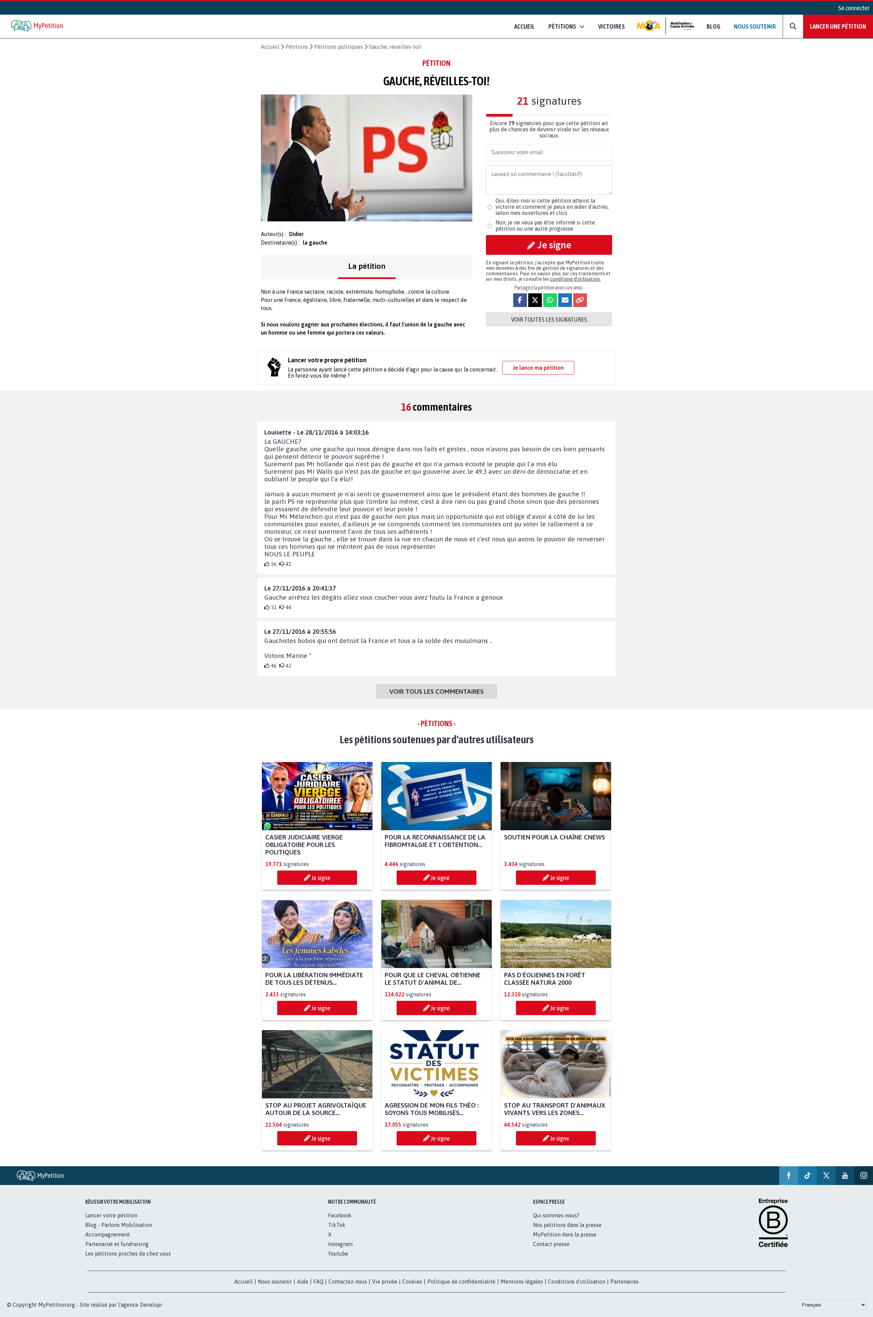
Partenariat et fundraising (117, 1244)
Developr (151, 1305)
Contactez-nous (347, 1281)
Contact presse (551, 1244)
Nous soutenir (755, 26)
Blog (713, 26)
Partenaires (624, 1281)
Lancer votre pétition (111, 1215)
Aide (302, 1281)
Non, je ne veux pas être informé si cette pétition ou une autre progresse (545, 225)
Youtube (338, 1253)
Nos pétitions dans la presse (567, 1225)
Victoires (611, 26)
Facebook (340, 1215)
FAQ (318, 1281)
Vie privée (384, 1281)
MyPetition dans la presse (564, 1234)
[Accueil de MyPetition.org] (37, 26)
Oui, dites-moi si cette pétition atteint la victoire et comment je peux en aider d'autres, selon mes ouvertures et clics (552, 206)
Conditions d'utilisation (576, 1281)
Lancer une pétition (838, 26)
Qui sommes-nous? (556, 1215)
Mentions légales (522, 1281)
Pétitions (296, 47)
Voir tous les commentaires (436, 691)
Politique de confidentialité (461, 1281)
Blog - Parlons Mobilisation (118, 1225)
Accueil (524, 26)
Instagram (340, 1244)
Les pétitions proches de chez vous (128, 1253)
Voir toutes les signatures (549, 319)
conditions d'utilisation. (575, 279)
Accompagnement (107, 1234)
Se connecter (854, 8)
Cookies (412, 1281)
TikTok (336, 1225)
